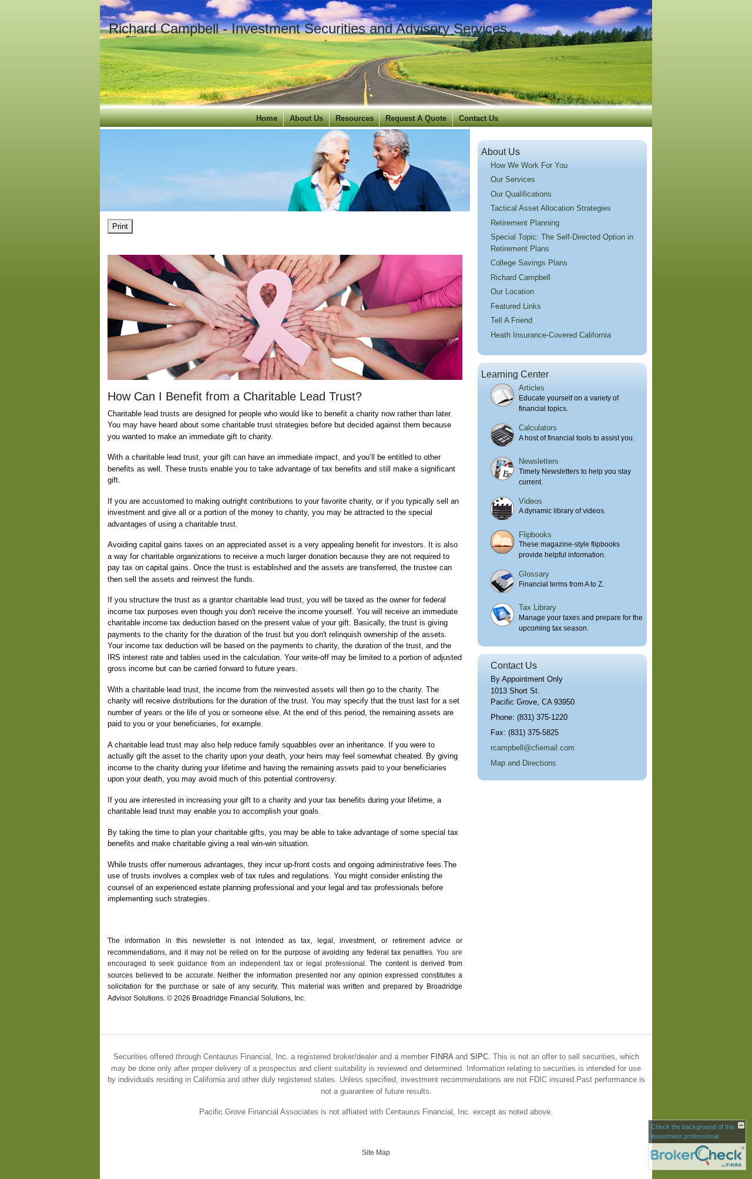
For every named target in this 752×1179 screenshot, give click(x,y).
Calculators (538, 427)
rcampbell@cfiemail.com (533, 747)
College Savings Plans (529, 262)
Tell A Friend (511, 320)
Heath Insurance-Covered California (551, 335)
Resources (354, 118)
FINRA (442, 1056)
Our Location (512, 291)
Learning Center (515, 374)
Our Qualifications (521, 194)
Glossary (534, 574)
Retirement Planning (525, 222)
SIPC (479, 1056)
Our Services (513, 179)
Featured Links (516, 306)
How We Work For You (529, 165)
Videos (530, 501)
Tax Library (537, 607)
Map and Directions (523, 763)
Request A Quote (415, 118)
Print (120, 226)
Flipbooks (535, 534)
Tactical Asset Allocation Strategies (551, 208)
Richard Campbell (520, 277)
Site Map (376, 1152)
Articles (532, 387)
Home (266, 118)
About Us (306, 118)
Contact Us (478, 118)
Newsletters (539, 461)
